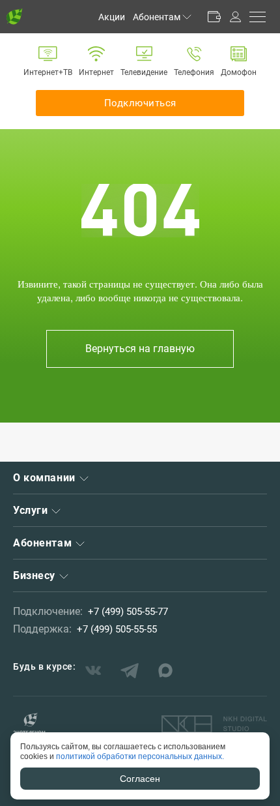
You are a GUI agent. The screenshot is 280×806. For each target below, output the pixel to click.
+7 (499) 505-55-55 (117, 629)
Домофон (239, 72)
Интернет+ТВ (47, 72)
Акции (111, 17)
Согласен (140, 778)
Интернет (96, 72)
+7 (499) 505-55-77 (128, 612)
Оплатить (214, 16)
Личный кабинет (235, 16)
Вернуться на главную (140, 348)
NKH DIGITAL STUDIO (214, 724)
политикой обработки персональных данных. (140, 756)
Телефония (194, 72)
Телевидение (143, 72)
